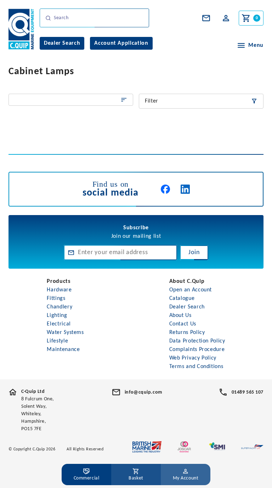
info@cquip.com (143, 392)
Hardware (59, 290)
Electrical (58, 324)
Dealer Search (187, 307)
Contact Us (182, 324)
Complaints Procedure (197, 349)
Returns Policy (187, 332)
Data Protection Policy (197, 341)
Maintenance (63, 349)
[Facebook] (165, 189)
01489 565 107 (248, 392)
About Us (180, 315)
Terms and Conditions (196, 366)
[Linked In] (185, 189)
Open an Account (190, 290)
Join (194, 252)
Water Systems (65, 332)
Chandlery (59, 307)
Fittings (56, 298)
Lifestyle (57, 341)
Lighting (57, 315)
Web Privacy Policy (193, 358)
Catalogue (182, 298)
